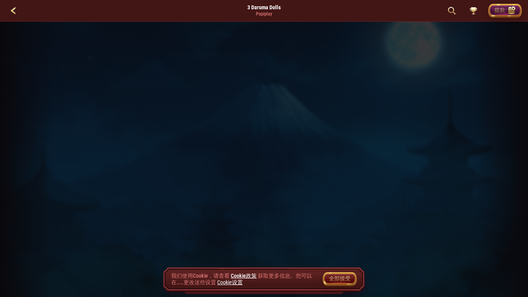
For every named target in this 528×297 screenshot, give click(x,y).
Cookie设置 (230, 282)
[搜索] (452, 11)
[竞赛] (473, 11)
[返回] (13, 11)
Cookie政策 (244, 276)
